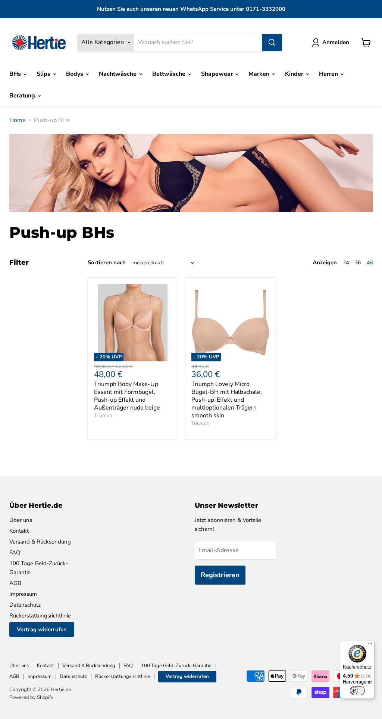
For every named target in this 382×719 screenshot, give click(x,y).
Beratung (23, 95)
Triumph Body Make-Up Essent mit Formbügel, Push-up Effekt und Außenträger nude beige (127, 396)
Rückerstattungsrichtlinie (40, 615)
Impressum (23, 594)
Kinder (295, 74)
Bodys (75, 74)
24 (346, 262)
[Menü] (370, 645)
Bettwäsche (169, 74)
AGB (15, 583)
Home (17, 120)
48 (370, 262)
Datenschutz (25, 604)
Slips (44, 74)
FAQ (15, 552)
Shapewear (217, 74)
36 (358, 262)
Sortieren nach (107, 262)
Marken (259, 74)
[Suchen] (272, 42)
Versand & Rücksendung (40, 541)
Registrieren (220, 574)
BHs (15, 74)
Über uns (20, 520)
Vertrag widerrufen (42, 629)
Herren (329, 74)
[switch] (357, 690)
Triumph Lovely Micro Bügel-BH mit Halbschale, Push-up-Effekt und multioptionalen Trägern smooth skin (226, 400)
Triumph (103, 415)
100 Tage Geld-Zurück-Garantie (176, 665)
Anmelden (335, 42)
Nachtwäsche (118, 74)
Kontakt (19, 531)
